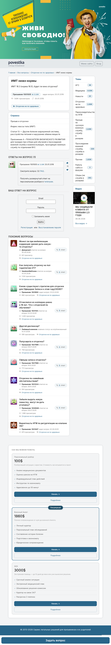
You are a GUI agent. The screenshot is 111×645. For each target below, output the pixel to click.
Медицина (83, 90)
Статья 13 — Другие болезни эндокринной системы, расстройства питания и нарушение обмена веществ (35, 132)
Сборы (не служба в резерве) (83, 178)
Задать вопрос (55, 640)
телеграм (48, 181)
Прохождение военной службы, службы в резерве (84, 148)
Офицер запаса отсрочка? (32, 360)
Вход (99, 63)
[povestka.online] (16, 64)
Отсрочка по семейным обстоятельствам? (31, 379)
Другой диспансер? (29, 326)
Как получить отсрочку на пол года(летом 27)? (34, 266)
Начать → (55, 494)
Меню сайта (86, 63)
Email (41, 198)
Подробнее (55, 500)
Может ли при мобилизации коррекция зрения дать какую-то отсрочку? (35, 244)
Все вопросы (23, 73)
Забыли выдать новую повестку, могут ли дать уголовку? (31, 402)
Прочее (83, 159)
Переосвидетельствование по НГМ (85, 113)
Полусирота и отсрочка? (31, 341)
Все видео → (81, 223)
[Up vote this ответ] (67, 163)
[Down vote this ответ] (67, 170)
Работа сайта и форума (82, 167)
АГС (83, 85)
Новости (83, 96)
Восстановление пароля (50, 227)
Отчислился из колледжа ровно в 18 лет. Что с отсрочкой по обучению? (35, 305)
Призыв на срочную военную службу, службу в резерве (83, 129)
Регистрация (27, 227)
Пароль (40, 207)
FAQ (42, 171)
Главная (11, 73)
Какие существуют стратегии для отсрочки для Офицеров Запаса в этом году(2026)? (41, 287)
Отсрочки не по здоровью (42, 73)
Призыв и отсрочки (19, 121)
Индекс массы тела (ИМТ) (23, 126)
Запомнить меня (42, 216)
